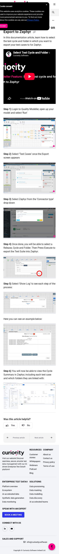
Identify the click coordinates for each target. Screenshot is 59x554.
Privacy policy (49, 462)
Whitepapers (34, 461)
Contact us (47, 458)
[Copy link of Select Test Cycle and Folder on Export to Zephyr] (34, 32)
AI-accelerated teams (38, 502)
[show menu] (54, 4)
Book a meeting (13, 515)
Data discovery (35, 498)
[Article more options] (53, 20)
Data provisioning (36, 486)
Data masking (35, 490)
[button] (16, 438)
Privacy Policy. (33, 20)
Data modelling (35, 494)
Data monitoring (9, 502)
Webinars (33, 465)
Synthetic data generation (13, 498)
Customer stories (33, 456)
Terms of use (48, 466)
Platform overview (10, 486)
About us (47, 454)
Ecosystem (7, 490)
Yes (13, 425)
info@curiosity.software (36, 542)
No (28, 425)
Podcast (33, 469)
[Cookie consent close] (46, 5)
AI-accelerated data (10, 494)
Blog (31, 473)
